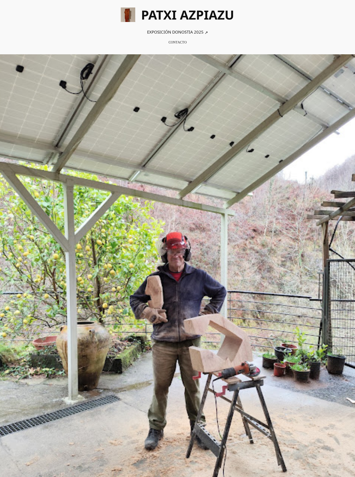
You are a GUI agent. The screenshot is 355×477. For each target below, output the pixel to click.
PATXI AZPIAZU (187, 14)
